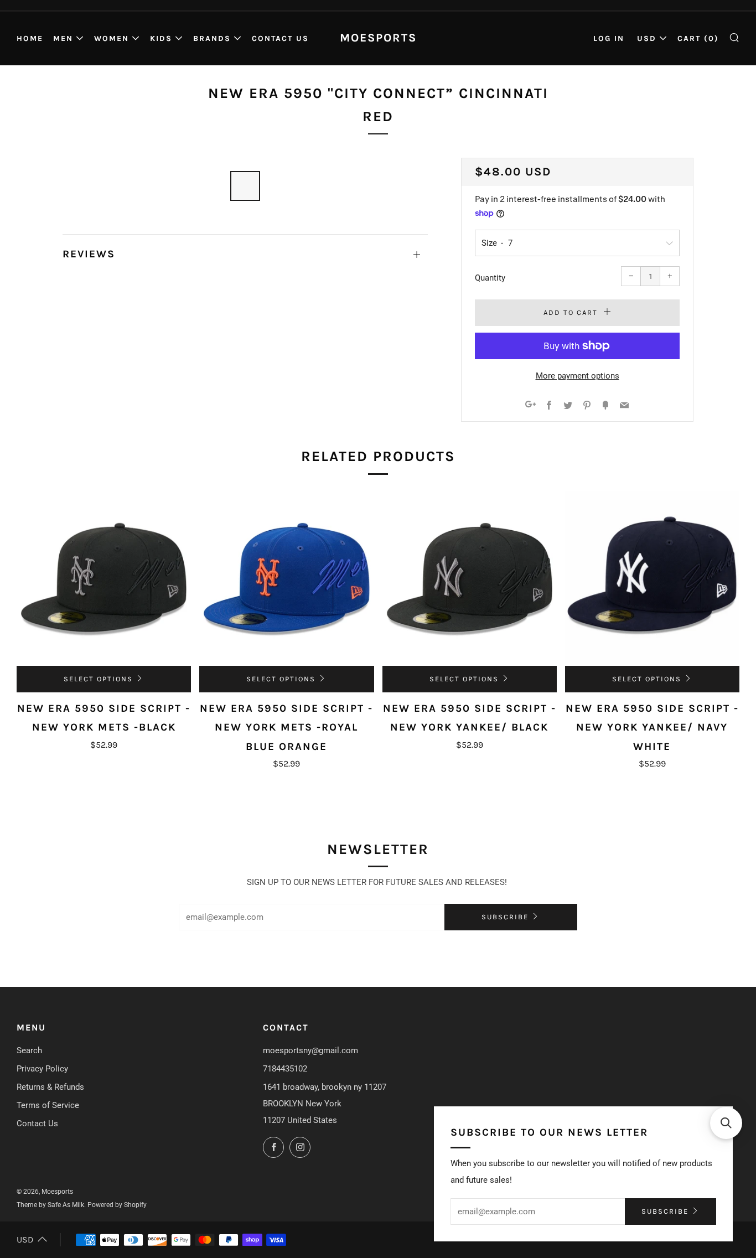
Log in (608, 38)
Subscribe (505, 917)
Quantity (490, 278)
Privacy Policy (42, 1069)
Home (30, 38)
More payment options (577, 376)
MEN (63, 38)
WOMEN (111, 38)
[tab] (245, 186)
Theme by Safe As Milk (50, 1205)
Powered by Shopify (117, 1205)
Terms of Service (48, 1105)
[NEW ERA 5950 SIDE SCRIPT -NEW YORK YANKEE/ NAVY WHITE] (652, 578)
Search (29, 1050)
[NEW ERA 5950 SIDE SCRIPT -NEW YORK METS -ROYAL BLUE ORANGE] (286, 578)
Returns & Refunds (50, 1087)
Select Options (98, 679)
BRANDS (212, 38)
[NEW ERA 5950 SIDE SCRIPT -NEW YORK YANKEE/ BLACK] (469, 578)
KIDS (161, 38)
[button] (726, 1123)
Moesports (378, 37)
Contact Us (280, 38)
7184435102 (285, 1069)
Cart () (698, 38)
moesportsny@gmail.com (310, 1050)
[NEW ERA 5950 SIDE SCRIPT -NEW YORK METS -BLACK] (104, 578)
